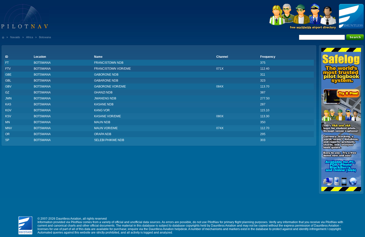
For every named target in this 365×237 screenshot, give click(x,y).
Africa (29, 37)
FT (7, 62)
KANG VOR (102, 110)
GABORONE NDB (106, 74)
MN (7, 122)
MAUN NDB (102, 122)
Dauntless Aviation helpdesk (168, 229)
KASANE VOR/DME (107, 116)
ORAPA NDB (102, 134)
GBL (8, 80)
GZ (7, 92)
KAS (8, 104)
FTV (8, 68)
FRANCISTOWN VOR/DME (112, 68)
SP (7, 140)
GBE (8, 74)
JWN (8, 98)
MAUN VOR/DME (106, 128)
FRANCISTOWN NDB (108, 62)
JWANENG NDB (105, 98)
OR (7, 134)
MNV (8, 128)
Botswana (45, 37)
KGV (8, 110)
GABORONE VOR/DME (110, 86)
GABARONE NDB (106, 80)
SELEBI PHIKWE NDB (109, 140)
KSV (8, 116)
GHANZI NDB (103, 92)
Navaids (15, 37)
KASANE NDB (103, 104)
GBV (8, 86)
